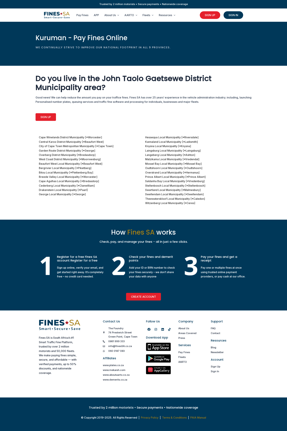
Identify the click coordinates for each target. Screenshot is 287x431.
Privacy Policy (149, 417)
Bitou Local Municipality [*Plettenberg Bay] (66, 172)
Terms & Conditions (174, 417)
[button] (117, 15)
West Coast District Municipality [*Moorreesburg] (70, 159)
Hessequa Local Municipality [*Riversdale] (171, 137)
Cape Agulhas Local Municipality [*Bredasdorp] (69, 181)
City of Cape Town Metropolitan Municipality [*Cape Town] (76, 146)
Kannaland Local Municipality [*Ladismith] (171, 141)
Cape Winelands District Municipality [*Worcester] (70, 137)
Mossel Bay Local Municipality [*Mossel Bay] (173, 163)
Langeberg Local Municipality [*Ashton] (170, 155)
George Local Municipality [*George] (62, 194)
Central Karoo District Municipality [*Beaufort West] (71, 141)
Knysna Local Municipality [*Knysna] (168, 146)
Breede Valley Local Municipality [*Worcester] (68, 176)
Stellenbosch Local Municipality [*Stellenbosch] (175, 185)
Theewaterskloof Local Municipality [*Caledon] (175, 198)
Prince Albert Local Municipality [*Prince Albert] (175, 176)
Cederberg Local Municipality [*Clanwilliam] (67, 185)
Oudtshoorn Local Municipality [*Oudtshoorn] (173, 168)
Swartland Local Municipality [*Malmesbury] (173, 190)
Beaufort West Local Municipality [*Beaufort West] (70, 163)
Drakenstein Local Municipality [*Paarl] (63, 190)
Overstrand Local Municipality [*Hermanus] (172, 172)
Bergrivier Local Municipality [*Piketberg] (65, 168)
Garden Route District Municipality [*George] (67, 150)
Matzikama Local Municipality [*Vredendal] (172, 159)
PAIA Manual (198, 417)
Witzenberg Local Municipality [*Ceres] (170, 203)
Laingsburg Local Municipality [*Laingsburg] (173, 150)
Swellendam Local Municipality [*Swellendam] (174, 194)
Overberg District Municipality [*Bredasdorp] (67, 155)
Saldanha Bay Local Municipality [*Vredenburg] (175, 181)
